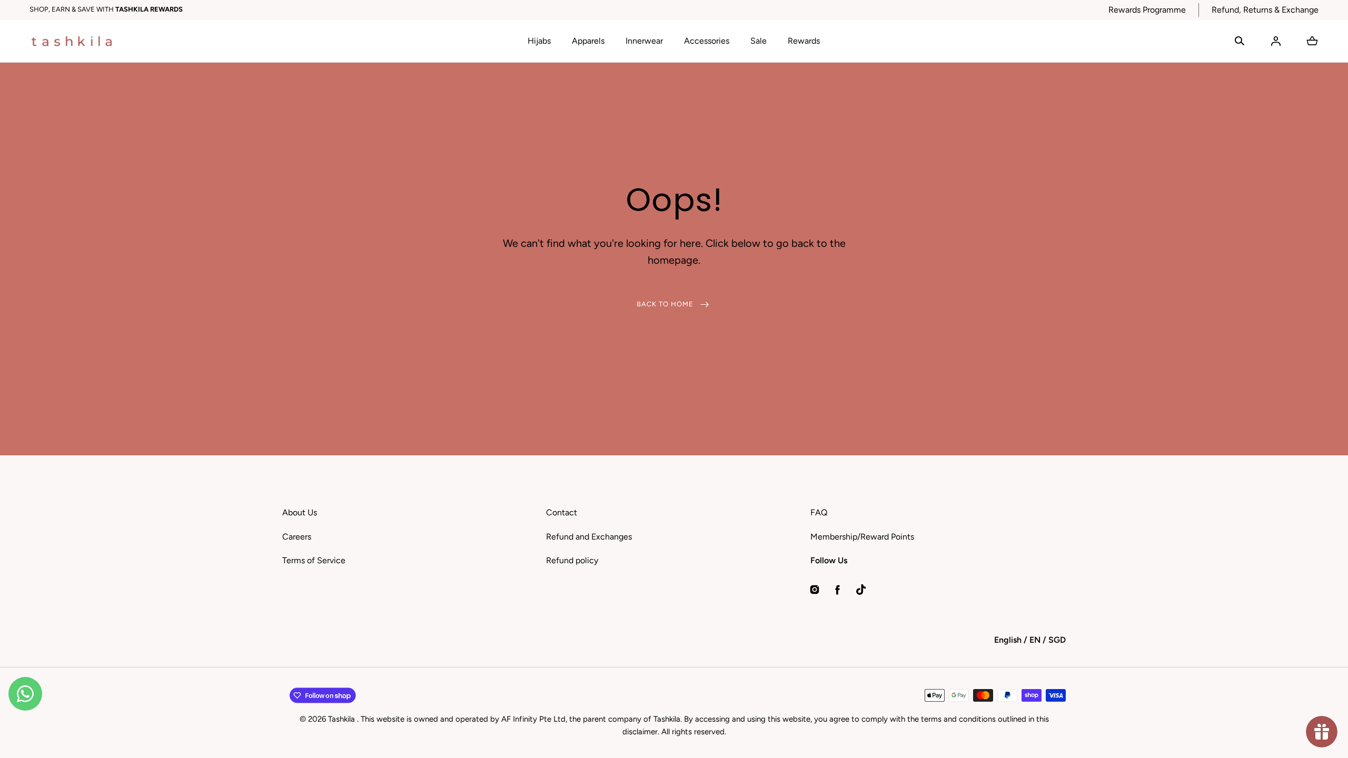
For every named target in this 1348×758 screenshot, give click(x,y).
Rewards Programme (1147, 10)
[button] (1239, 41)
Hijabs (539, 41)
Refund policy (572, 560)
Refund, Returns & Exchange (1265, 10)
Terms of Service (313, 560)
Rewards (804, 41)
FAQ (818, 512)
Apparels (588, 41)
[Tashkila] (71, 41)
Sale (758, 41)
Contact (561, 512)
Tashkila (342, 719)
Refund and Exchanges (589, 537)
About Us (299, 512)
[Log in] (1276, 41)
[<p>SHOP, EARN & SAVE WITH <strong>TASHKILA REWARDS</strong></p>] (562, 9)
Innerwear (644, 41)
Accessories (706, 41)
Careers (296, 537)
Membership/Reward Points (862, 537)
